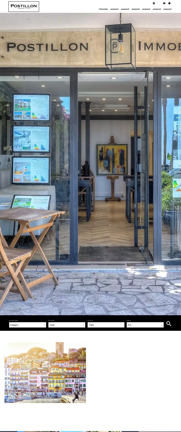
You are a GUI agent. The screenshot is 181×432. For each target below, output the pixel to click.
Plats (90, 320)
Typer (51, 320)
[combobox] (27, 325)
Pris (129, 320)
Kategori (14, 320)
